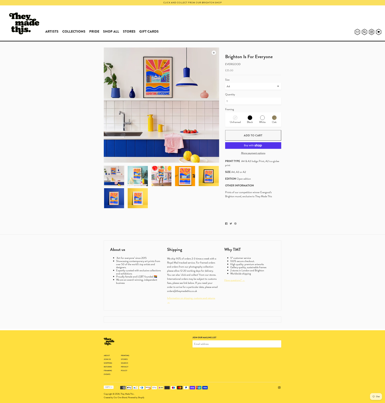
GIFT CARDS (149, 31)
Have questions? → (234, 280)
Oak (274, 122)
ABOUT (107, 355)
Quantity (230, 94)
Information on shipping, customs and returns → (191, 300)
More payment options (253, 153)
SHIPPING (108, 363)
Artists (52, 31)
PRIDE (94, 31)
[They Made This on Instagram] (279, 387)
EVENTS (107, 374)
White (262, 122)
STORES (129, 31)
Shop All (111, 31)
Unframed (235, 122)
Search (124, 363)
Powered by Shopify (136, 397)
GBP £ (108, 387)
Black (250, 122)
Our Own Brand (120, 397)
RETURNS (108, 366)
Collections (73, 31)
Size (227, 79)
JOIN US (107, 359)
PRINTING (125, 355)
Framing (229, 109)
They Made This (127, 393)
